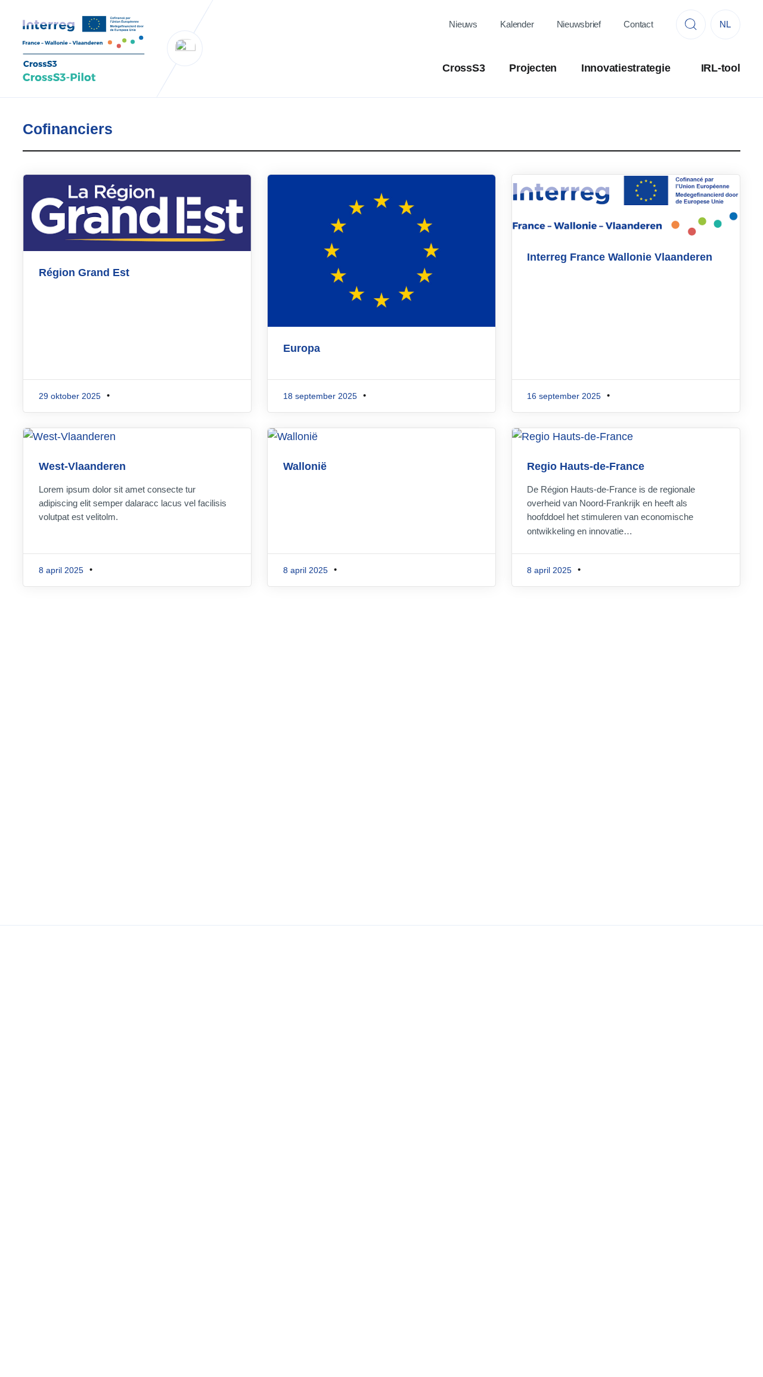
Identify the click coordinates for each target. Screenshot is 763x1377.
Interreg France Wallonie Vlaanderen (619, 257)
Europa (301, 348)
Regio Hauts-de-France (585, 466)
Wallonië (305, 466)
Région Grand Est (84, 273)
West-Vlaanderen (82, 466)
